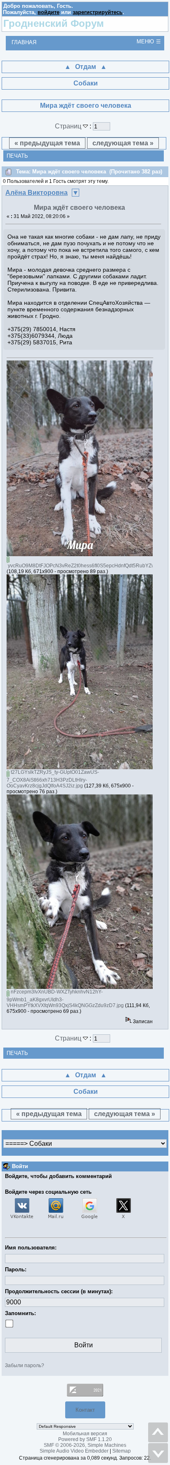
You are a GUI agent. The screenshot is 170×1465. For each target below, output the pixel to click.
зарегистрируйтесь (98, 12)
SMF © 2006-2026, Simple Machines (85, 1445)
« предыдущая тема (47, 143)
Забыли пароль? (24, 1365)
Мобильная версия (85, 1434)
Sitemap (121, 1451)
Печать (17, 156)
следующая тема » (122, 143)
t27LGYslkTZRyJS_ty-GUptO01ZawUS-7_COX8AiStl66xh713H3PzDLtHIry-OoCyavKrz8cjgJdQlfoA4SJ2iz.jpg (53, 779)
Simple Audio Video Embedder (74, 1451)
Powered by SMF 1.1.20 (85, 1439)
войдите (48, 12)
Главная (24, 42)
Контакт (85, 1410)
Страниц (69, 126)
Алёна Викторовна (36, 192)
